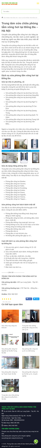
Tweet (37, 298)
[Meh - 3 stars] (7, 299)
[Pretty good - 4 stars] (9, 299)
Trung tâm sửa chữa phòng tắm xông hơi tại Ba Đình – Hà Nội (10, 397)
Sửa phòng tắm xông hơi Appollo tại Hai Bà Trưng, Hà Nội (9, 351)
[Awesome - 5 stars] (11, 299)
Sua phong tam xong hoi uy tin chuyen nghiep (16, 436)
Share (29, 298)
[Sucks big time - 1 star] (3, 299)
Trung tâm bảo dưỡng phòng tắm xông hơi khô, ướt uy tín (30, 327)
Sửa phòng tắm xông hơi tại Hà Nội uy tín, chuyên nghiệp (30, 374)
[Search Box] (37, 11)
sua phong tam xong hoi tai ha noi (12, 438)
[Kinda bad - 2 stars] (5, 299)
